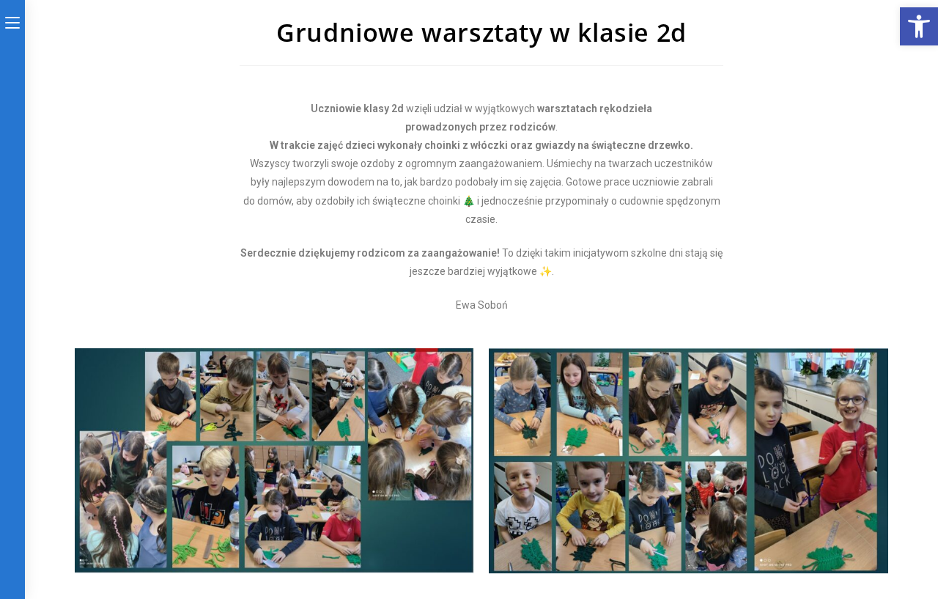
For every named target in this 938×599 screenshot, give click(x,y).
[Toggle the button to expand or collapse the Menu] (12, 19)
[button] (919, 26)
